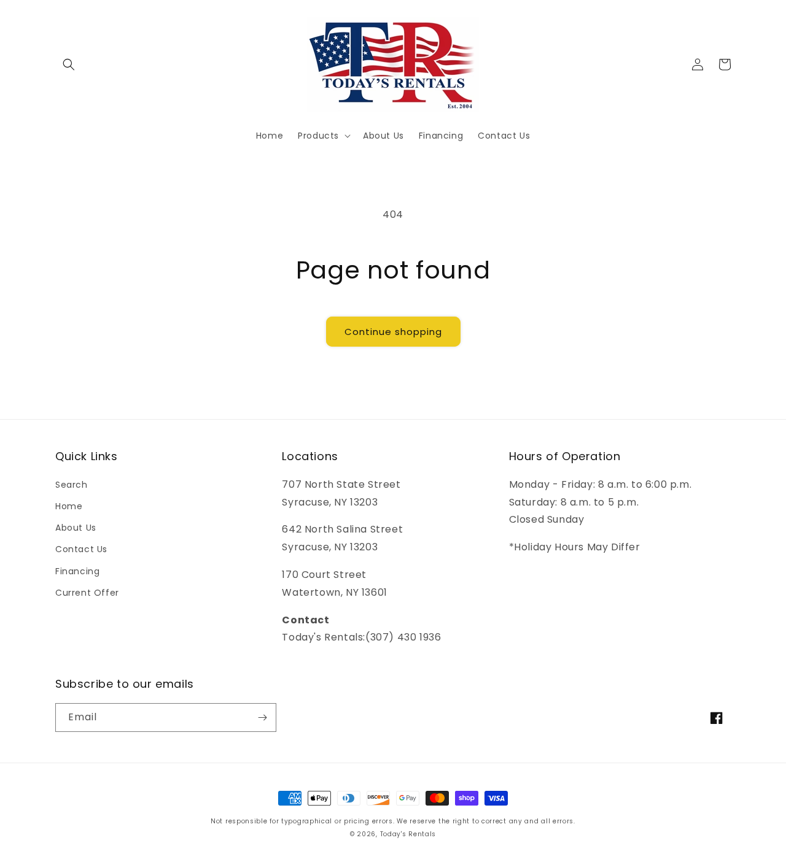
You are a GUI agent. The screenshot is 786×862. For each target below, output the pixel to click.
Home (68, 506)
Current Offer (87, 593)
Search (71, 485)
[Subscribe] (262, 717)
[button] (68, 64)
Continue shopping (393, 331)
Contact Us (81, 549)
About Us (75, 527)
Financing (77, 571)
